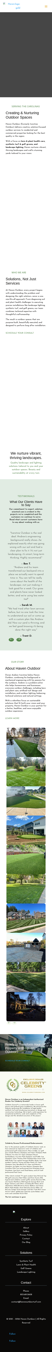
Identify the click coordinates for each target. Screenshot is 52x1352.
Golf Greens (26, 1268)
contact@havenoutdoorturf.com (26, 1302)
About (26, 1228)
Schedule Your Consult (20, 333)
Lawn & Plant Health (26, 1265)
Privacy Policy (26, 1235)
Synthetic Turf (26, 1261)
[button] (11, 640)
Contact (26, 1239)
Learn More (12, 718)
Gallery (26, 1231)
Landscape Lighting (26, 1272)
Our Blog (26, 1242)
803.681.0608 (26, 1295)
